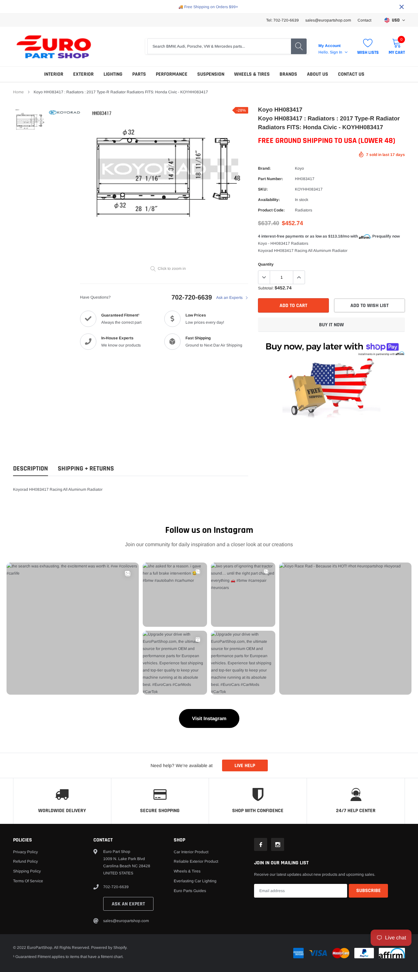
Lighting (113, 74)
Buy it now (331, 324)
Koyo (299, 168)
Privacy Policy (25, 852)
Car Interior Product (191, 852)
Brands (288, 74)
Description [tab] (30, 469)
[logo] (54, 46)
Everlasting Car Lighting (195, 881)
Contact (364, 20)
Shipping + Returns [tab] (86, 469)
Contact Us (351, 74)
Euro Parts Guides (190, 890)
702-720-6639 (191, 297)
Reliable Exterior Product (196, 861)
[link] (30, 121)
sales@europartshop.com (328, 20)
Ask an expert (128, 904)
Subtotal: (266, 288)
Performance (171, 74)
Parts (139, 74)
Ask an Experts (230, 297)
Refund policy (25, 861)
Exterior (83, 74)
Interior (53, 74)
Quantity (266, 264)
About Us (317, 74)
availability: (269, 199)
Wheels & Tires (252, 74)
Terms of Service (28, 881)
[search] (299, 46)
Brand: (264, 168)
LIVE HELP (244, 765)
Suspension (210, 74)
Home (18, 92)
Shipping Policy (27, 871)
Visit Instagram (209, 718)
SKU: (263, 189)
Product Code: (271, 210)
